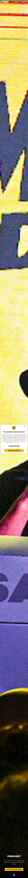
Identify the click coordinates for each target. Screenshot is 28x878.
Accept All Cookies (14, 450)
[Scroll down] (14, 874)
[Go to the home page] (5, 2)
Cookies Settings (14, 446)
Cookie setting (19, 442)
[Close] (25, 426)
